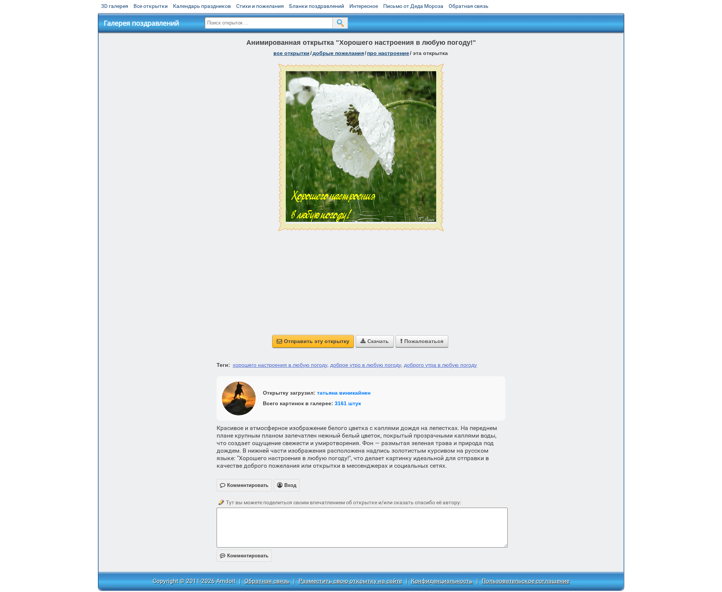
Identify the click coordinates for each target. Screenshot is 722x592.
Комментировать (244, 555)
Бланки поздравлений (316, 6)
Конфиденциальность (442, 580)
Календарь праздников (202, 6)
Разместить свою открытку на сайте (350, 580)
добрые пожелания (338, 53)
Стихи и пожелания (260, 6)
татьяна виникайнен (343, 393)
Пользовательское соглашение (525, 580)
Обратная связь (468, 6)
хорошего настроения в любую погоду (280, 365)
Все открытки (150, 6)
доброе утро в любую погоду (365, 365)
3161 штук (348, 403)
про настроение (388, 53)
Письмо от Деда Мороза (413, 6)
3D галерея (114, 6)
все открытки (291, 53)
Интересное (363, 6)
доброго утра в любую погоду (440, 365)
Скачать (375, 341)
